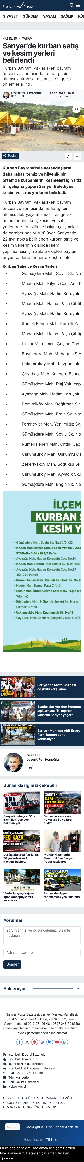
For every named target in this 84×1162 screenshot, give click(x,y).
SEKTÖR (33, 1107)
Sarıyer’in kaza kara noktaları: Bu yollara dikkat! (58, 819)
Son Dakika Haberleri (23, 1082)
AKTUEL (59, 1103)
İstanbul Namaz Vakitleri (25, 1064)
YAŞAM (49, 16)
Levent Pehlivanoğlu (43, 759)
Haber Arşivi (17, 1086)
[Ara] (72, 5)
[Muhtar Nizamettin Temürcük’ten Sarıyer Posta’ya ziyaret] (62, 841)
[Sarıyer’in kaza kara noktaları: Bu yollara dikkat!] (62, 802)
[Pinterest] (34, 1042)
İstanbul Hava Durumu (24, 1059)
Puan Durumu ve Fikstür (25, 1073)
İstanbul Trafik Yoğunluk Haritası (31, 1068)
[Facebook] (19, 1042)
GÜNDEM (30, 16)
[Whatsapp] (64, 1042)
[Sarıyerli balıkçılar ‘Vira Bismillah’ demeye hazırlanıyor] (21, 802)
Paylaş (12, 156)
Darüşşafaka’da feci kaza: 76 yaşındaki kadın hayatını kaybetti (21, 858)
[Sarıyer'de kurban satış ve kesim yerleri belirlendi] (42, 126)
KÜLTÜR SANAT (18, 1103)
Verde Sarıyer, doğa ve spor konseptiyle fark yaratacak (18, 897)
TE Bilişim (53, 1140)
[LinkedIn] (49, 1042)
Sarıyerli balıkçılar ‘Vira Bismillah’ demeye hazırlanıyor (19, 819)
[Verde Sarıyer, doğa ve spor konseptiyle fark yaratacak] (21, 879)
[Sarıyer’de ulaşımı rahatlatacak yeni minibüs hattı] (62, 879)
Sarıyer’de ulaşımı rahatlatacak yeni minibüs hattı (62, 897)
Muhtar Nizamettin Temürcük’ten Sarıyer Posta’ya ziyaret (59, 858)
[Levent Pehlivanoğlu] (13, 762)
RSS (14, 1127)
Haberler (10, 38)
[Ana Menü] (78, 5)
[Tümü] (79, 988)
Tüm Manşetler (19, 1077)
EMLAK (51, 1107)
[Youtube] (57, 1042)
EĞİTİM (41, 1103)
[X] (27, 1042)
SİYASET (10, 16)
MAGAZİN (13, 1107)
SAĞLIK (67, 16)
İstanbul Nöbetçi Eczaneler (27, 1054)
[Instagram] (42, 1042)
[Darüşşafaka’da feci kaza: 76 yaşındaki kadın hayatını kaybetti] (21, 841)
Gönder (12, 964)
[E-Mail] (30, 768)
